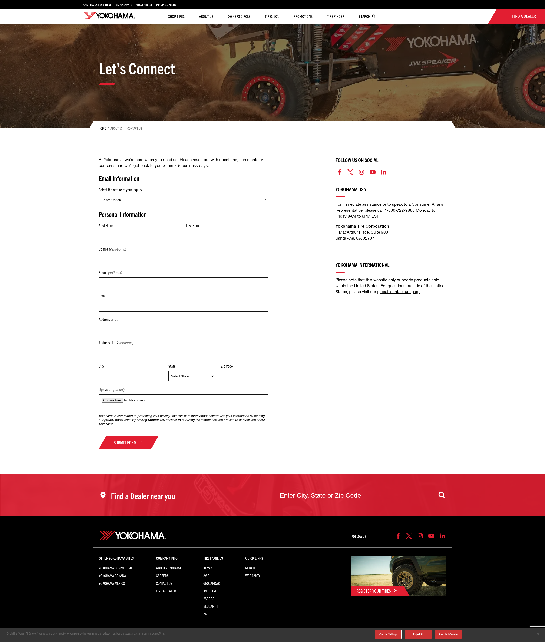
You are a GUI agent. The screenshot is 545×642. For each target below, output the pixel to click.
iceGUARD (210, 591)
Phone (110, 272)
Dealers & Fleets (166, 4)
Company (112, 249)
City (101, 366)
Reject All (418, 634)
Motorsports (124, 4)
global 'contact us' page (398, 291)
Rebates (251, 568)
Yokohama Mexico (112, 583)
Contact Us (164, 583)
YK (205, 614)
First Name (106, 225)
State (172, 366)
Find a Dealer (166, 591)
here (127, 420)
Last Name (193, 225)
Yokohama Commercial (116, 568)
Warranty (252, 575)
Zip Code (227, 366)
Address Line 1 (109, 319)
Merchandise (144, 4)
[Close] (538, 634)
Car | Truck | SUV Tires (97, 4)
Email (102, 295)
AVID (206, 575)
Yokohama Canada (112, 575)
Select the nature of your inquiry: (121, 189)
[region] (272, 634)
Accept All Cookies (448, 634)
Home (102, 128)
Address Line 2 (116, 342)
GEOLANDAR (211, 583)
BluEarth (210, 606)
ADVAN (207, 568)
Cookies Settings (388, 634)
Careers (162, 575)
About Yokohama (168, 568)
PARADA (208, 598)
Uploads (112, 389)
